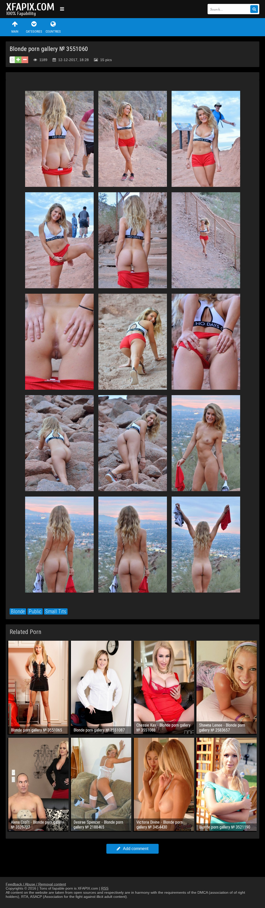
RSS (104, 888)
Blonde (18, 611)
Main (14, 31)
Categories (34, 31)
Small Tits (55, 611)
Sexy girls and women (31, 9)
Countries (53, 31)
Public (35, 611)
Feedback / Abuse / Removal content (36, 884)
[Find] (254, 9)
